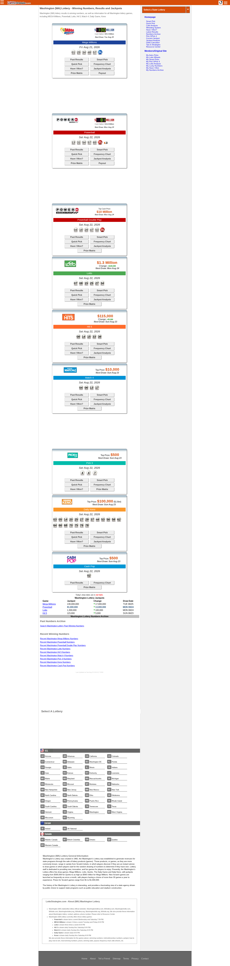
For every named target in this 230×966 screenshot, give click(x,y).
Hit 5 (45, 613)
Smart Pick (102, 59)
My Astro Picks (152, 55)
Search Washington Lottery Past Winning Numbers (62, 626)
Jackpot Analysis (102, 68)
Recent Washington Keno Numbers (55, 662)
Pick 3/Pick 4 (151, 36)
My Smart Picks (152, 59)
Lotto (45, 610)
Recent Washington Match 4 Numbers (56, 655)
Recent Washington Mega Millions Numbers (59, 639)
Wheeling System (153, 28)
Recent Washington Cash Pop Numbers (57, 666)
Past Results (76, 59)
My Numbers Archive (155, 70)
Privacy (135, 958)
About (93, 958)
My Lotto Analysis (153, 64)
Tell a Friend (104, 958)
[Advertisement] (89, 95)
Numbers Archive (153, 34)
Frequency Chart (102, 64)
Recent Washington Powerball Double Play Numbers (63, 645)
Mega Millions (49, 604)
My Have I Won (152, 68)
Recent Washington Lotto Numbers (55, 649)
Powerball (47, 607)
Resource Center (153, 47)
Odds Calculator (153, 42)
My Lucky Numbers (154, 66)
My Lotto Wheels (153, 57)
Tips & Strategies (153, 45)
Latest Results (152, 32)
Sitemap (116, 958)
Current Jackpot (153, 38)
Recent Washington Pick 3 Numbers (56, 659)
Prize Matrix (77, 73)
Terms (126, 958)
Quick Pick (76, 64)
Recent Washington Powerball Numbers (57, 642)
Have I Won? (76, 68)
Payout (102, 73)
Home (84, 958)
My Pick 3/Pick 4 (153, 61)
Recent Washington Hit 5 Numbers (55, 652)
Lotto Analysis (152, 25)
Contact (145, 958)
